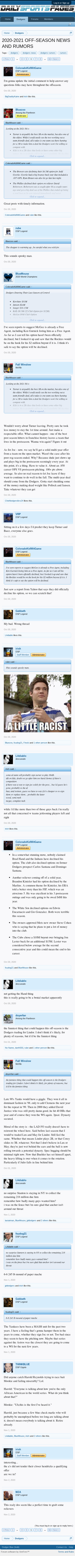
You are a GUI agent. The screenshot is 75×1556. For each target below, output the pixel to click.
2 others (45, 1220)
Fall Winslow (23, 364)
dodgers (14, 53)
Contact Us (61, 1547)
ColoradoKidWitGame (28, 68)
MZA (18, 1492)
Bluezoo (20, 109)
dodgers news (29, 53)
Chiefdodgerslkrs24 (14, 501)
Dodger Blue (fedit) (10, 1547)
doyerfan (21, 1015)
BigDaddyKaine (12, 96)
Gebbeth (21, 611)
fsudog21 (18, 743)
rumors (63, 53)
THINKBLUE (23, 1364)
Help (71, 1547)
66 (49, 59)
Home (8, 19)
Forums (34, 19)
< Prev (6, 59)
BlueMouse (22, 273)
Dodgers (21, 19)
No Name (9, 1048)
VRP (18, 514)
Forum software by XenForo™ (15, 1552)
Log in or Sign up (61, 3)
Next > (56, 59)
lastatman (9, 1220)
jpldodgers (31, 1220)
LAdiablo (9, 635)
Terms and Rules (66, 1552)
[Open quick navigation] (70, 33)
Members (48, 19)
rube (32, 215)
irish (26, 96)
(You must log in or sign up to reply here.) (54, 1526)
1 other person (40, 743)
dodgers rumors (47, 53)
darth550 (19, 1048)
